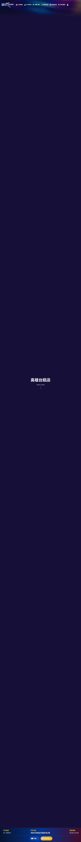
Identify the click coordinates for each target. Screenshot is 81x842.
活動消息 (37, 5)
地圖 (35, 838)
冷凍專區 (20, 5)
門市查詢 (28, 5)
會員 (68, 5)
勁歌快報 (54, 5)
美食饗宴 (62, 5)
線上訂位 (47, 838)
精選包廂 (45, 5)
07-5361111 (7, 833)
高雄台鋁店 (7, 5)
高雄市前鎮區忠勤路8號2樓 (40, 833)
